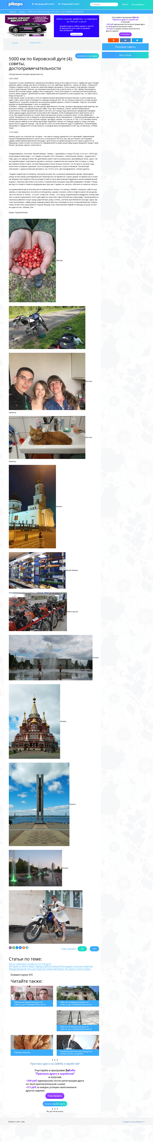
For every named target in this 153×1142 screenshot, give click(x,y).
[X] (137, 40)
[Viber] (10, 947)
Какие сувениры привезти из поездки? (30, 963)
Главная (12, 11)
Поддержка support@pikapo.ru (134, 1122)
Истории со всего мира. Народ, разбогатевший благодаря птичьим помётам (51, 966)
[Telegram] (27, 947)
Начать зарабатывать (54, 1104)
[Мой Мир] (17, 947)
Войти (125, 4)
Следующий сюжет (70, 4)
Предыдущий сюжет (44, 4)
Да (82, 948)
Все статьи (125, 55)
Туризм (22, 11)
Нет (94, 948)
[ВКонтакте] (20, 947)
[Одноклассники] (23, 947)
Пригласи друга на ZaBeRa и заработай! (55, 1063)
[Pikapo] (15, 4)
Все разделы (138, 4)
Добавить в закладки (87, 56)
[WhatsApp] (13, 947)
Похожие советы (125, 47)
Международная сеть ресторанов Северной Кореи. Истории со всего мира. (50, 969)
